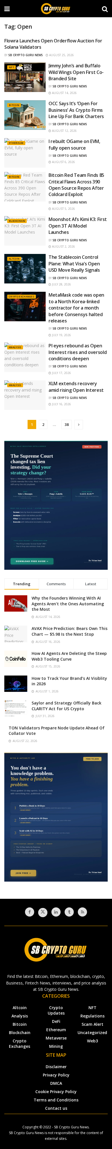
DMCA (56, 1083)
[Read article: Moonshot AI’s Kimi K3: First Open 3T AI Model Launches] (25, 231)
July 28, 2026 (61, 284)
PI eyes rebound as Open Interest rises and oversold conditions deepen (78, 352)
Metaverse (56, 1038)
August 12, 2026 (64, 131)
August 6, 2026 (63, 162)
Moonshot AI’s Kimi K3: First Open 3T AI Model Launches (78, 225)
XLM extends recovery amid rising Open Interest (76, 386)
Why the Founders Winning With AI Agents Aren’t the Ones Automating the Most (68, 603)
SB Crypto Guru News (25, 55)
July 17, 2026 (61, 373)
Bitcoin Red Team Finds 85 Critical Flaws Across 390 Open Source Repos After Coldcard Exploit (76, 184)
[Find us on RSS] (82, 912)
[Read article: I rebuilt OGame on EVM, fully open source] (25, 153)
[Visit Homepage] (56, 8)
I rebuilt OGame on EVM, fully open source (74, 144)
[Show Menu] (7, 8)
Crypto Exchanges (21, 296)
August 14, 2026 (64, 93)
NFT (11, 67)
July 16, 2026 (61, 404)
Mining (56, 1046)
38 (67, 424)
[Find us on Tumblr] (69, 912)
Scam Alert (92, 1024)
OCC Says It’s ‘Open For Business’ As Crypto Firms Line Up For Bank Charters (76, 110)
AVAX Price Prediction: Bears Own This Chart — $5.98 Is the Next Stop (69, 631)
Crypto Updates (56, 1010)
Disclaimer (56, 1066)
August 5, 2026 (63, 209)
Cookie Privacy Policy (56, 1091)
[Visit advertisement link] (56, 505)
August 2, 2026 (63, 246)
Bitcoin (14, 105)
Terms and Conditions (56, 1100)
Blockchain (17, 220)
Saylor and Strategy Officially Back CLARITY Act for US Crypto (66, 705)
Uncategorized (92, 1032)
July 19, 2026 (61, 335)
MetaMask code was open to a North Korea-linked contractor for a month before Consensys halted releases (76, 308)
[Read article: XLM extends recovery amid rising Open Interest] (25, 395)
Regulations (92, 1016)
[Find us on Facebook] (29, 912)
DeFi (56, 1021)
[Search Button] (105, 8)
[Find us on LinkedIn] (56, 912)
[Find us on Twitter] (42, 912)
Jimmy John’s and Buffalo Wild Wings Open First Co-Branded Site (76, 72)
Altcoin (14, 258)
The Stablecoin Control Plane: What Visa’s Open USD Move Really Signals (74, 263)
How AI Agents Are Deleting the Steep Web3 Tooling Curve (69, 656)
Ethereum (16, 142)
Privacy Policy (56, 1075)
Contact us (56, 1108)
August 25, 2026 (61, 55)
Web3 (92, 1041)
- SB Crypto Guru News (70, 1127)
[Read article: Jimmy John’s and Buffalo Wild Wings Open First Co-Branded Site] (25, 77)
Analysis (15, 347)
